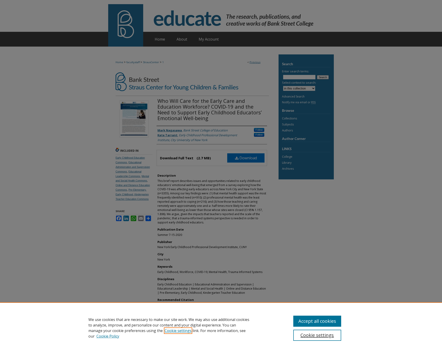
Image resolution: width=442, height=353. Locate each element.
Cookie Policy (107, 336)
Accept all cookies (317, 321)
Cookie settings (178, 330)
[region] (221, 327)
